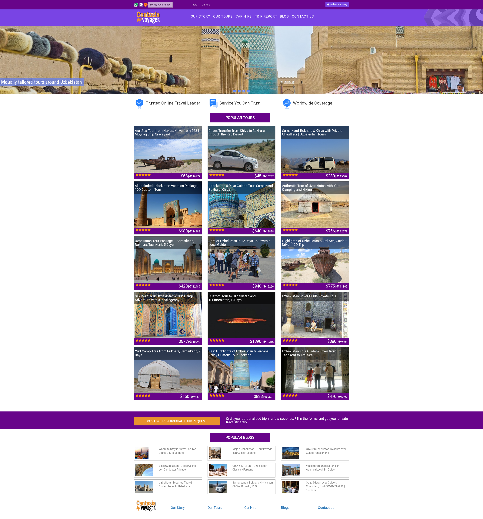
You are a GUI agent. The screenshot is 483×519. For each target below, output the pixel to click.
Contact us (326, 508)
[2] (239, 91)
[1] (234, 91)
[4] (248, 91)
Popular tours (240, 117)
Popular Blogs (240, 437)
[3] (244, 91)
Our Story (178, 508)
